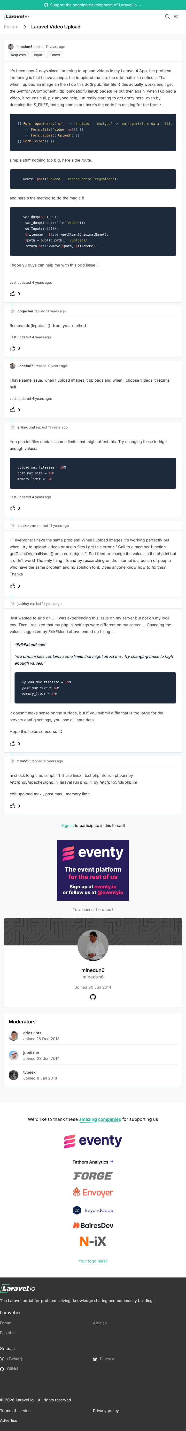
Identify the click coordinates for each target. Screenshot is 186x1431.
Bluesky (106, 1358)
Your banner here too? (93, 909)
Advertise (8, 1420)
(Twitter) (14, 1358)
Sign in (67, 825)
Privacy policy (106, 1410)
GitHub (13, 1368)
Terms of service (15, 1410)
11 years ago (56, 311)
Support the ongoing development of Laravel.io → (96, 4)
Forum (11, 27)
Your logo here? (93, 1261)
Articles (100, 1322)
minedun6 (93, 973)
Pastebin (8, 1332)
